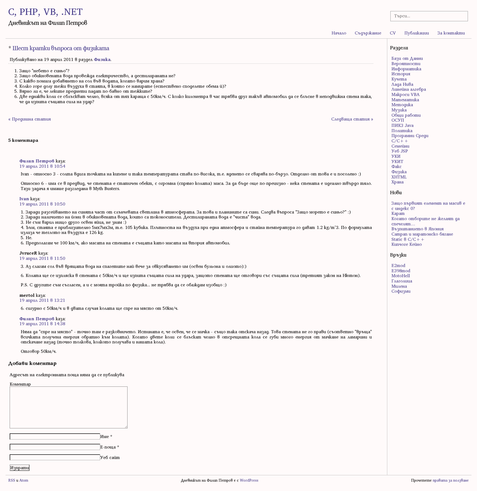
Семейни (400, 146)
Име (104, 436)
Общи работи (406, 115)
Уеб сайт (110, 457)
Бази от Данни (407, 58)
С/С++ (400, 140)
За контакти (451, 33)
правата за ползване (451, 480)
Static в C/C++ (408, 239)
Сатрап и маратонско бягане (422, 234)
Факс (396, 166)
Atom (23, 480)
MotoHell (400, 275)
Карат (398, 213)
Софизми (400, 291)
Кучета (399, 79)
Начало (339, 33)
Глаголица (401, 281)
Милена (399, 286)
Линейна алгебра (408, 89)
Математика (405, 99)
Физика (102, 59)
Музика (399, 110)
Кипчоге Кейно (406, 244)
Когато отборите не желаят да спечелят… (425, 221)
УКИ (396, 156)
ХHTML (399, 177)
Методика (402, 104)
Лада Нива (402, 84)
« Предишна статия (29, 119)
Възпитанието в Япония (417, 228)
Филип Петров (36, 161)
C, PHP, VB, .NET (45, 11)
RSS (11, 480)
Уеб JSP (399, 151)
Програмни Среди (409, 135)
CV (393, 33)
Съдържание (368, 33)
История (400, 73)
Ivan (24, 198)
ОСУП (397, 120)
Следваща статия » (352, 119)
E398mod (400, 270)
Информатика (406, 68)
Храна (397, 182)
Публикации (416, 33)
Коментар (20, 384)
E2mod (398, 265)
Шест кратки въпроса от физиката (60, 48)
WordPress (249, 480)
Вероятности (405, 63)
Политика (401, 130)
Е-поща (108, 447)
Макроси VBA (405, 94)
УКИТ (397, 161)
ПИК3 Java (402, 125)
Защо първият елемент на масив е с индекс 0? (428, 205)
